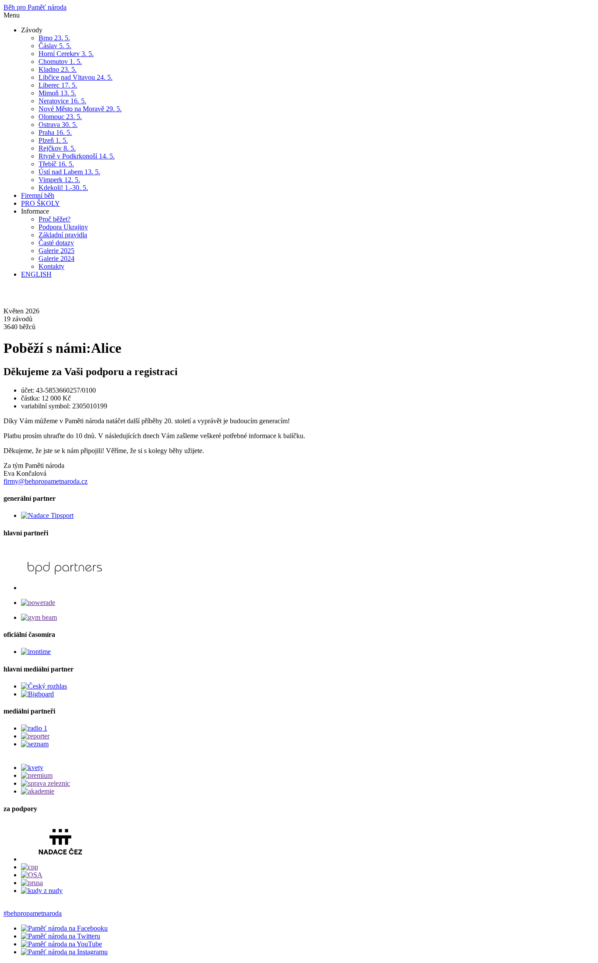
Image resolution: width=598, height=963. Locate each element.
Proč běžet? (54, 219)
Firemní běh (37, 195)
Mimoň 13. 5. (57, 93)
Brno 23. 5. (54, 38)
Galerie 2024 (56, 258)
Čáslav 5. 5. (55, 45)
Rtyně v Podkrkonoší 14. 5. (77, 156)
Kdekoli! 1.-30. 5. (63, 187)
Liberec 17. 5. (58, 85)
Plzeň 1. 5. (53, 140)
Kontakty (51, 266)
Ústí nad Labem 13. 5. (69, 172)
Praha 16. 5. (55, 132)
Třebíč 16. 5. (56, 164)
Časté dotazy (56, 242)
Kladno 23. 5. (58, 69)
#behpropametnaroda (33, 913)
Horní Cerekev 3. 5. (66, 53)
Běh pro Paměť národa (35, 7)
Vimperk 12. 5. (59, 179)
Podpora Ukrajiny (63, 227)
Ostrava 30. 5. (58, 124)
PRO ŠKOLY (40, 203)
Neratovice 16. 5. (62, 101)
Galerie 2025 (56, 250)
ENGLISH (36, 274)
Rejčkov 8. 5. (57, 148)
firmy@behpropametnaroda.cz (46, 481)
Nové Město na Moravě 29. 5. (80, 108)
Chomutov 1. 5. (60, 61)
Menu (12, 15)
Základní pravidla (63, 235)
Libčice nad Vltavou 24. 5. (76, 77)
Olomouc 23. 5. (60, 116)
